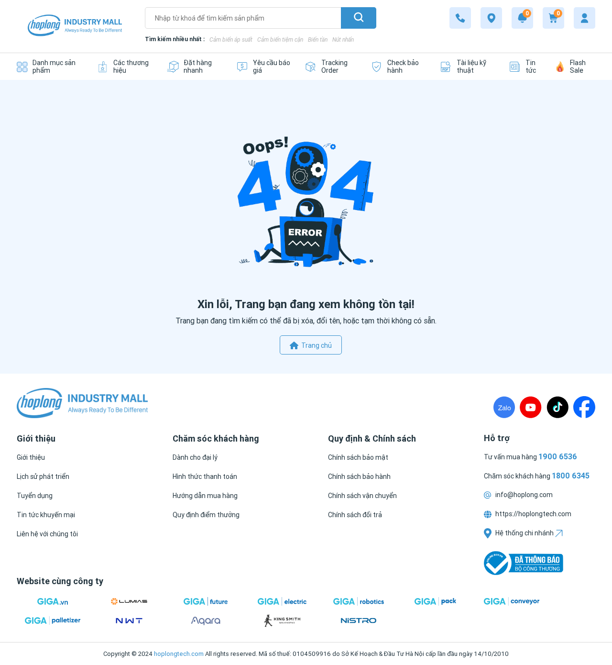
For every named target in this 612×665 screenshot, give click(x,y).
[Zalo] (504, 407)
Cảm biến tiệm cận (280, 39)
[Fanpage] (584, 407)
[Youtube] (531, 407)
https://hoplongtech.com (532, 514)
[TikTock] (557, 407)
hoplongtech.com (179, 654)
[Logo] (75, 26)
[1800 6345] (460, 18)
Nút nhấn (343, 39)
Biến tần (318, 39)
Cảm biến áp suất (230, 39)
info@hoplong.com (523, 494)
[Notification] (522, 18)
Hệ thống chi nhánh (524, 533)
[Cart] (553, 18)
